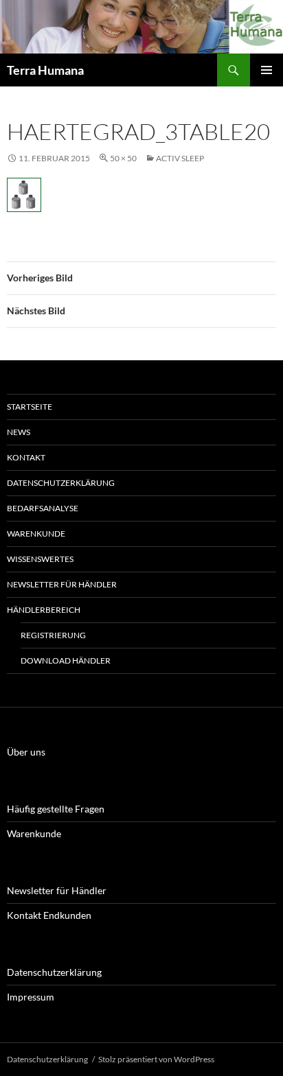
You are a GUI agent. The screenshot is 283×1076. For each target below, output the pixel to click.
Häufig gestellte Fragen (55, 809)
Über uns (26, 752)
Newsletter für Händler (62, 584)
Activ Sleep (180, 158)
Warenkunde (36, 533)
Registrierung (53, 635)
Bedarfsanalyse (42, 508)
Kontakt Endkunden (49, 915)
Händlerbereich (43, 610)
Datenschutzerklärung (61, 483)
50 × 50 (123, 158)
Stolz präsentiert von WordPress (156, 1059)
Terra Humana (45, 70)
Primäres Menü (266, 70)
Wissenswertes (40, 559)
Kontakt (26, 457)
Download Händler (66, 660)
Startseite (29, 406)
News (18, 432)
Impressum (30, 997)
